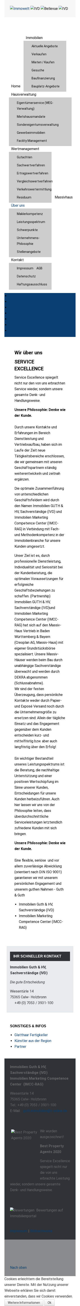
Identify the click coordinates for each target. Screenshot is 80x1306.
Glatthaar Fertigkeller (31, 1035)
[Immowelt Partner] (20, 8)
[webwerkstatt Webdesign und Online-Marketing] (30, 1249)
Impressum (18, 1231)
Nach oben (18, 1267)
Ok (49, 1302)
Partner (20, 1046)
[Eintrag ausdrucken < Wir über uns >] (64, 361)
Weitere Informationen (24, 1302)
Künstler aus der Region (32, 1041)
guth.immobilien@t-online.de (45, 1111)
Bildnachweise (41, 1231)
